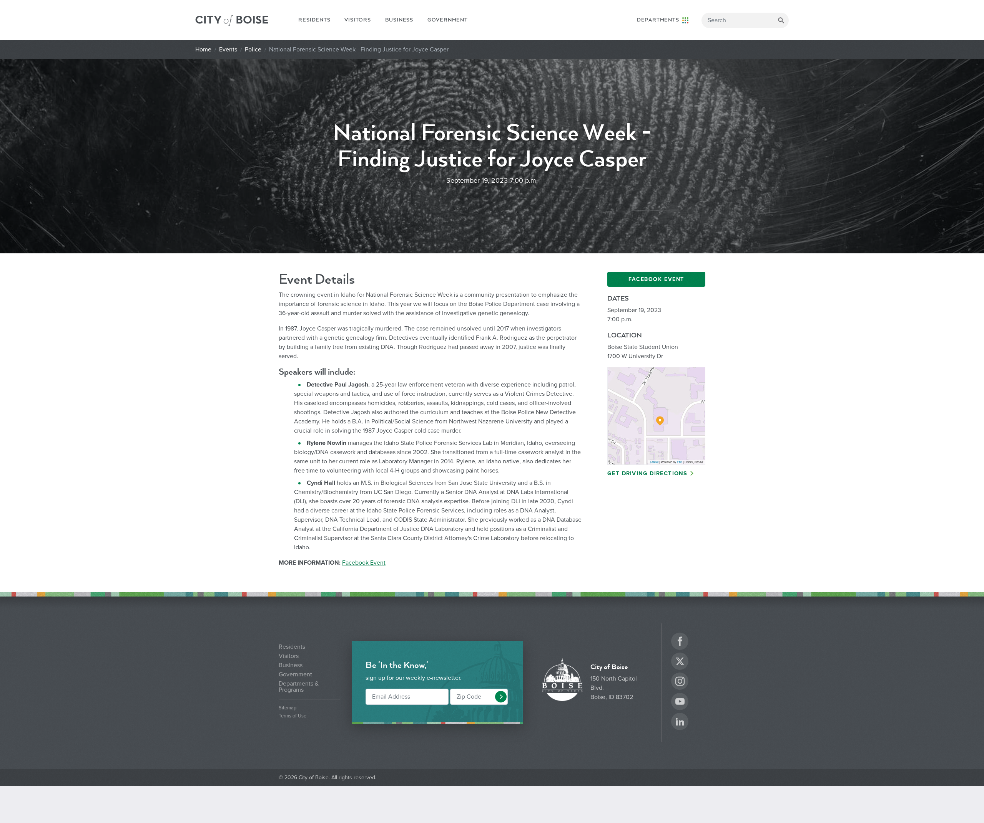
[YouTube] (680, 702)
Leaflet (654, 462)
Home (203, 49)
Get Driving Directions (647, 473)
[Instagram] (680, 682)
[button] (501, 696)
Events (228, 49)
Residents (314, 20)
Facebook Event (364, 563)
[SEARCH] (781, 20)
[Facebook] (680, 642)
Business (399, 20)
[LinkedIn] (680, 722)
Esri (679, 462)
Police (253, 49)
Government (447, 20)
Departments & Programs (299, 687)
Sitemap (287, 708)
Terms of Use (292, 716)
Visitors (357, 20)
